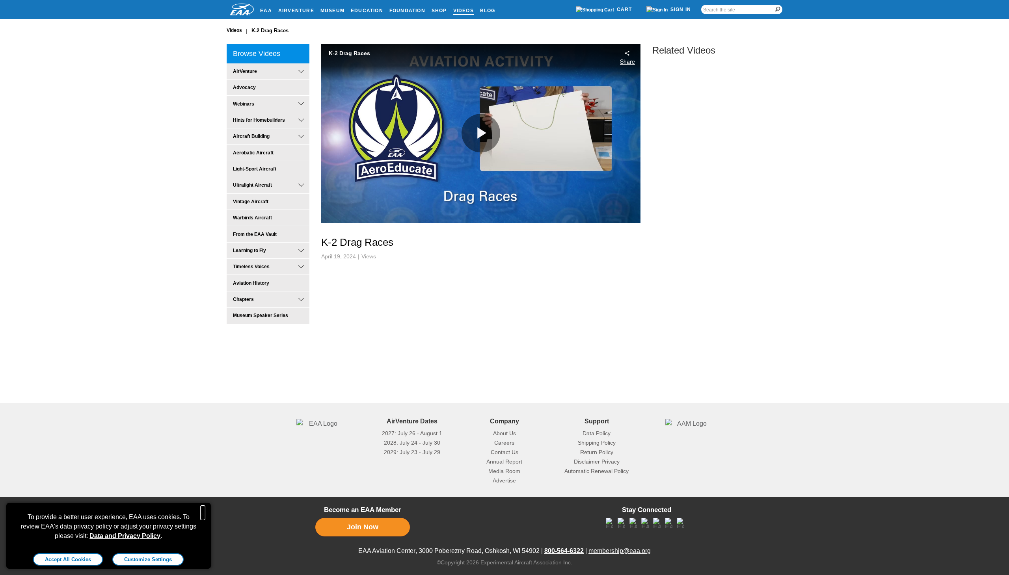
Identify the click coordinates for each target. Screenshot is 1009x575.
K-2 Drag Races (270, 30)
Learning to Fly (249, 250)
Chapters (243, 299)
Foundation (407, 10)
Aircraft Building (251, 136)
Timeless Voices (251, 266)
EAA (266, 10)
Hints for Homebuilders (259, 120)
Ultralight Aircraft (252, 185)
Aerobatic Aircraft (253, 153)
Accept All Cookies (68, 559)
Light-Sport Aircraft (254, 169)
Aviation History (251, 283)
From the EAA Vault (255, 234)
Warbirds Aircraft (252, 218)
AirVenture (296, 10)
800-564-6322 (564, 550)
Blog (487, 10)
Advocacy (244, 87)
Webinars (243, 104)
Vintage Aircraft (250, 201)
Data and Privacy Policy (124, 535)
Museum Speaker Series (260, 315)
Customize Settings (148, 559)
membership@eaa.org (619, 550)
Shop (439, 10)
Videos (463, 10)
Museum (332, 10)
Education (367, 10)
